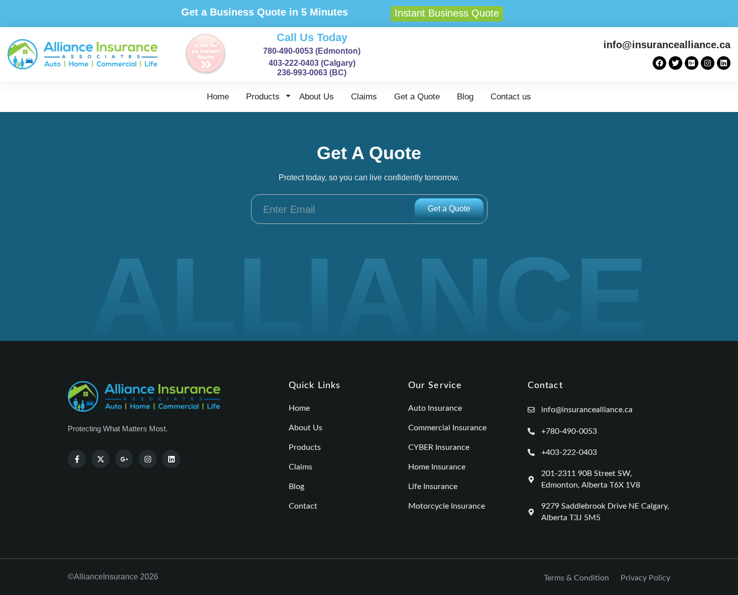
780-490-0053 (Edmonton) (311, 51)
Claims (364, 96)
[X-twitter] (100, 459)
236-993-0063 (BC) (311, 72)
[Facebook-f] (77, 459)
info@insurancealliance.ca (666, 44)
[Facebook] (659, 63)
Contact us (510, 96)
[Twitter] (675, 63)
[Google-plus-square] (691, 63)
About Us (316, 96)
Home (218, 96)
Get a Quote (417, 96)
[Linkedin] (723, 63)
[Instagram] (707, 63)
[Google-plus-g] (124, 459)
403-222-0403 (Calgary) (312, 63)
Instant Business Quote (447, 13)
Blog (465, 96)
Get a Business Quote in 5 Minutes (264, 12)
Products (263, 96)
